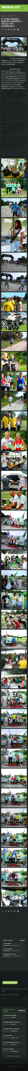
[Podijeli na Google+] (15, 29)
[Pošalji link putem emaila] (18, 29)
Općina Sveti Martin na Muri (11, 1042)
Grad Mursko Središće (10, 1015)
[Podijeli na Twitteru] (8, 29)
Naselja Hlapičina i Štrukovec (12, 1022)
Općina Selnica (8, 1035)
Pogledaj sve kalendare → (14, 1056)
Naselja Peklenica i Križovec (11, 1029)
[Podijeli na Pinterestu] (11, 29)
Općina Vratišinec (9, 1049)
